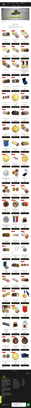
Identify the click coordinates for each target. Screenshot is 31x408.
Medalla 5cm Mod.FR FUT (6, 39)
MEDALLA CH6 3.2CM (6, 194)
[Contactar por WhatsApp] (28, 404)
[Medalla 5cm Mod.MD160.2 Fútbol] (6, 113)
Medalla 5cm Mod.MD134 (6, 102)
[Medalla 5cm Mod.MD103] (6, 295)
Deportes (23, 381)
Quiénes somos (15, 380)
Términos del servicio (16, 387)
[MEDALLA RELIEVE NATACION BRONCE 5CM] (25, 340)
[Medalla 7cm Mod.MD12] (15, 113)
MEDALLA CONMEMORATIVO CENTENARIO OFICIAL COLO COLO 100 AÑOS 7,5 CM (25, 71)
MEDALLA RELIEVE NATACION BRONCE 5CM (25, 346)
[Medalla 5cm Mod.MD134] (6, 97)
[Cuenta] (28, 1)
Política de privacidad (16, 386)
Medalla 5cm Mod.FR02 (15, 240)
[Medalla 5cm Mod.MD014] (6, 129)
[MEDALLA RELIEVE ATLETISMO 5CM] (6, 356)
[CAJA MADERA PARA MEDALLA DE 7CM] (15, 324)
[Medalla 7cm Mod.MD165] (15, 280)
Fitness (23, 380)
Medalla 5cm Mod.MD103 (6, 299)
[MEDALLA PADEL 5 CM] (6, 65)
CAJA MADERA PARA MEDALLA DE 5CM (25, 225)
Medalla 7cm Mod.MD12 (15, 118)
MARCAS (23, 385)
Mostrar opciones (6, 43)
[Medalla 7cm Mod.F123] (15, 143)
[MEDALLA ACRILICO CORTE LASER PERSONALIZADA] (6, 219)
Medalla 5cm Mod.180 (25, 102)
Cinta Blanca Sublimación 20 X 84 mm (15, 255)
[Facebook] (26, 373)
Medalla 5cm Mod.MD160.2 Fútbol (6, 119)
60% (10, 26)
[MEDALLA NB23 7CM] (25, 204)
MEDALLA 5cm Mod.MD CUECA (15, 40)
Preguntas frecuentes (16, 381)
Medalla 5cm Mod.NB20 (15, 299)
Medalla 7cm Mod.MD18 (6, 240)
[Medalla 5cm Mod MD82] (15, 81)
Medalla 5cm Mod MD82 (15, 86)
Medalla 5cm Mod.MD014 (6, 133)
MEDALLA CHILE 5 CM (15, 194)
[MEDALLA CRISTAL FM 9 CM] (25, 356)
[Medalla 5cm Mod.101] (25, 280)
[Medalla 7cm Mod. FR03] (25, 143)
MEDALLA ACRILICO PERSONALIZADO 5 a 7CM (24, 255)
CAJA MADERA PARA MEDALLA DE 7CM (15, 329)
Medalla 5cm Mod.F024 (6, 55)
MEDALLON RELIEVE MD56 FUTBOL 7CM (6, 346)
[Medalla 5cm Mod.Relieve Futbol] (25, 113)
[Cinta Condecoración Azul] (6, 143)
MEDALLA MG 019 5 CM (25, 163)
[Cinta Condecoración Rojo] (25, 309)
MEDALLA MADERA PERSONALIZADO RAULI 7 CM (25, 329)
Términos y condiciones (16, 385)
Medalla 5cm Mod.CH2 (6, 285)
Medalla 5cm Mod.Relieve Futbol (24, 119)
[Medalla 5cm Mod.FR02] (15, 235)
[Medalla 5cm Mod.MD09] (6, 81)
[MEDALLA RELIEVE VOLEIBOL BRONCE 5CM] (15, 340)
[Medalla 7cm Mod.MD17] (15, 265)
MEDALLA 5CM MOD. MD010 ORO (15, 362)
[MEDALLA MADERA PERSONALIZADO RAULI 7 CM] (25, 324)
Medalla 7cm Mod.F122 (15, 102)
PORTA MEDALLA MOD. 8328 (6, 270)
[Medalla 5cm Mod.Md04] (6, 158)
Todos (21, 26)
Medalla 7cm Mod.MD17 (15, 270)
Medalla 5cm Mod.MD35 (15, 314)
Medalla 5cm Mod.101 (25, 285)
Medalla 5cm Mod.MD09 (6, 86)
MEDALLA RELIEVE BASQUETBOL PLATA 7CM (15, 209)
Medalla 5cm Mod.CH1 (15, 55)
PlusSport (9, 404)
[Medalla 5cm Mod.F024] (6, 50)
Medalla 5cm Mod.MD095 (25, 39)
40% (13, 26)
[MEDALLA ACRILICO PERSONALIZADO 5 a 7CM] (25, 250)
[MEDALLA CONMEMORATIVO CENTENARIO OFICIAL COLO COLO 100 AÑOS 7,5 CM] (25, 65)
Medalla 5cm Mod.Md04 (6, 163)
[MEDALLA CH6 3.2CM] (6, 189)
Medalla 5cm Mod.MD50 (25, 270)
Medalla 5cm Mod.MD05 (15, 163)
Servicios (23, 384)
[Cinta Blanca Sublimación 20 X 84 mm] (15, 250)
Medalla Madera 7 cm (25, 299)
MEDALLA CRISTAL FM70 (25, 86)
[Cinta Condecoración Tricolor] (15, 219)
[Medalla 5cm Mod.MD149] (25, 235)
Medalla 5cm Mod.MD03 (6, 254)
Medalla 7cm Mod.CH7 (15, 177)
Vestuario (23, 379)
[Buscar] (26, 1)
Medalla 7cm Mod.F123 (15, 148)
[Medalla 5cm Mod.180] (25, 97)
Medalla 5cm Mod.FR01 (25, 55)
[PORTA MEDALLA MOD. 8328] (6, 265)
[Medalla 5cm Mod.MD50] (25, 265)
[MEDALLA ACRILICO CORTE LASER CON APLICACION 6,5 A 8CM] (6, 173)
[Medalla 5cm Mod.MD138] (15, 65)
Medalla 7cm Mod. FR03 (25, 148)
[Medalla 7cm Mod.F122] (15, 97)
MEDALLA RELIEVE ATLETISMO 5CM (6, 362)
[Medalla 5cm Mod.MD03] (6, 250)
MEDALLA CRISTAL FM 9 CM (25, 361)
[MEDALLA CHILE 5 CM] (15, 189)
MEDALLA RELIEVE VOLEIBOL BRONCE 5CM (15, 346)
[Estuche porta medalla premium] (25, 173)
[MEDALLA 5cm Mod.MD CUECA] (15, 34)
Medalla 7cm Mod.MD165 (15, 285)
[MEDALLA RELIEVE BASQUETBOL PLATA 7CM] (15, 204)
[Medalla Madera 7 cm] (25, 295)
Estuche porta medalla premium (25, 178)
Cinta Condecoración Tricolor (15, 224)
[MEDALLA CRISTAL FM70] (25, 81)
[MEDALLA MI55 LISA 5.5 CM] (25, 129)
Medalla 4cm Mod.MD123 (15, 133)
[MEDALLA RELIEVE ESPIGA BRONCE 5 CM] (6, 204)
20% (17, 26)
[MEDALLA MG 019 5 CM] (25, 158)
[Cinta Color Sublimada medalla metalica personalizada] (6, 324)
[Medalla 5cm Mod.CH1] (15, 50)
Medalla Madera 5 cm (6, 314)
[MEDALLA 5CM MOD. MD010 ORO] (15, 356)
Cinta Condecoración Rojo (24, 314)
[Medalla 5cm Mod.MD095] (25, 34)
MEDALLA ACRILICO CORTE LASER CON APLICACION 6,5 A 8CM (6, 178)
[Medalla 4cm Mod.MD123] (15, 129)
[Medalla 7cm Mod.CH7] (15, 173)
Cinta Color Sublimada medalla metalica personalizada (6, 330)
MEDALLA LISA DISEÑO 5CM (25, 194)
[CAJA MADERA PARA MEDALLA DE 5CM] (25, 219)
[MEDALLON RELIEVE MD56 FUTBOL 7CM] (6, 340)
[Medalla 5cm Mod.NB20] (15, 295)
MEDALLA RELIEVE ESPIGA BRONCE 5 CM (6, 209)
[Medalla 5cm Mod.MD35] (15, 309)
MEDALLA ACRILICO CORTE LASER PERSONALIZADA (6, 225)
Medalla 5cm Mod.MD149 (25, 240)
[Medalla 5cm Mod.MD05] (15, 158)
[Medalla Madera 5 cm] (6, 309)
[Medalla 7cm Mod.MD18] (6, 235)
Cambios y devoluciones (16, 384)
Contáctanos (15, 379)
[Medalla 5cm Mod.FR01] (25, 50)
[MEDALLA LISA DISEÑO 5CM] (25, 189)
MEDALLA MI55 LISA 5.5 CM (24, 133)
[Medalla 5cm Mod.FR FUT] (6, 34)
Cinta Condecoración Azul (6, 148)
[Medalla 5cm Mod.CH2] (6, 280)
